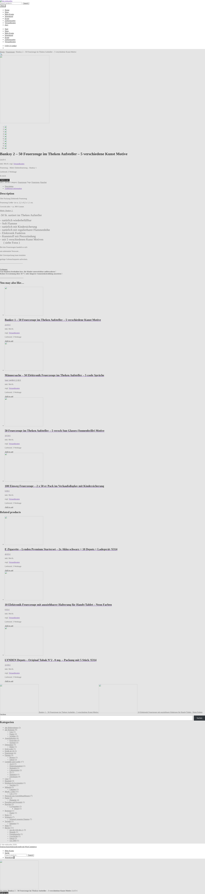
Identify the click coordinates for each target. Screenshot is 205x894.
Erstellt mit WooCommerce (26, 847)
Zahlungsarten (10, 21)
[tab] (105, 186)
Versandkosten (10, 23)
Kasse (7, 19)
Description (9, 186)
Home (7, 10)
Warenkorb (9, 16)
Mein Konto (9, 14)
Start (6, 29)
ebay (6, 25)
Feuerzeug (35, 182)
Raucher (43, 182)
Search (25, 3)
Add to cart (5, 180)
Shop (7, 12)
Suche (7, 853)
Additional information (13, 188)
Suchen (3, 714)
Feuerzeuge (10, 52)
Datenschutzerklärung (8, 847)
